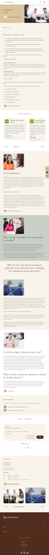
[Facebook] (21, 553)
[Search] (41, 2)
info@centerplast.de (10, 469)
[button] (6, 146)
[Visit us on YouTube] (28, 447)
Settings (30, 437)
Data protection (23, 544)
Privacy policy (8, 433)
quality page (7, 325)
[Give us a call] (47, 168)
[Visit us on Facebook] (20, 447)
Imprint (23, 542)
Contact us (24, 541)
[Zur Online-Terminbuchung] (47, 176)
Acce (40, 437)
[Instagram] (24, 553)
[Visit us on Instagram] (24, 447)
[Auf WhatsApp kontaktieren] (47, 172)
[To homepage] (9, 2)
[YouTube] (27, 553)
